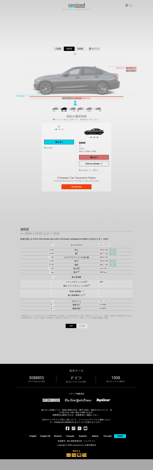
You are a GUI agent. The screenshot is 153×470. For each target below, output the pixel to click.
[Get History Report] (76, 183)
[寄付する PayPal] (68, 455)
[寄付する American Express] (84, 455)
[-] (59, 148)
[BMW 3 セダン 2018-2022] (94, 148)
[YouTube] (85, 429)
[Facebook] (67, 429)
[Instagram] (73, 429)
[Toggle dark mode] (129, 5)
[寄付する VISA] (74, 455)
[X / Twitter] (79, 429)
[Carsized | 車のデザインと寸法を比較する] (76, 7)
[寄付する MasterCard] (79, 455)
